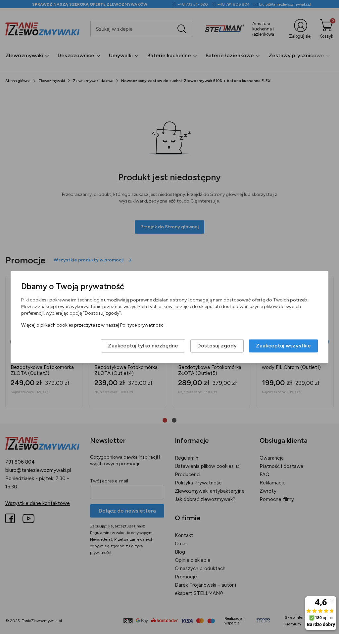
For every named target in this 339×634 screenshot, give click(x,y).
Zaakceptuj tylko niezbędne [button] (143, 346)
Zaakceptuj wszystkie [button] (283, 346)
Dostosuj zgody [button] (217, 346)
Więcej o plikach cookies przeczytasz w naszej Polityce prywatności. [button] (93, 325)
